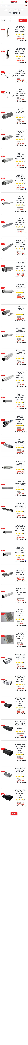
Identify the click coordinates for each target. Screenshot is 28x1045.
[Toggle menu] (2, 2)
